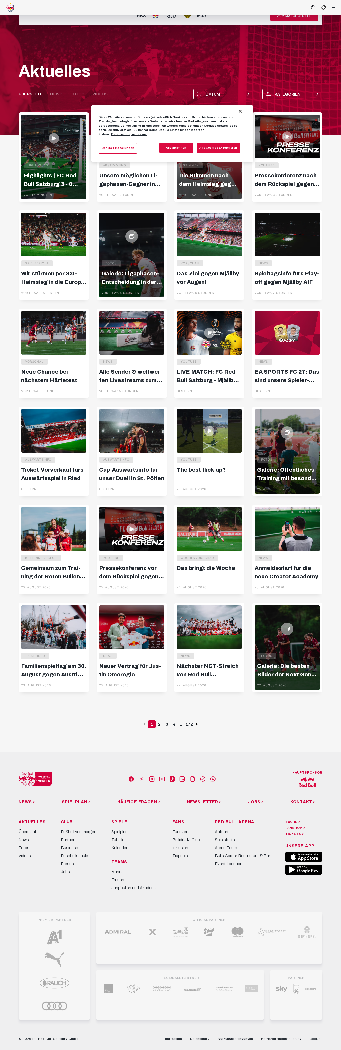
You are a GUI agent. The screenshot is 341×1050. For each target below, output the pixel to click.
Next (196, 724)
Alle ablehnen (176, 147)
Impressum (139, 134)
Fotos (77, 94)
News (56, 94)
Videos (100, 94)
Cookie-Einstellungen (118, 147)
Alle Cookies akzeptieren (218, 147)
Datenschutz (120, 134)
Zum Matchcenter (294, 16)
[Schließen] (240, 111)
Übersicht (30, 94)
